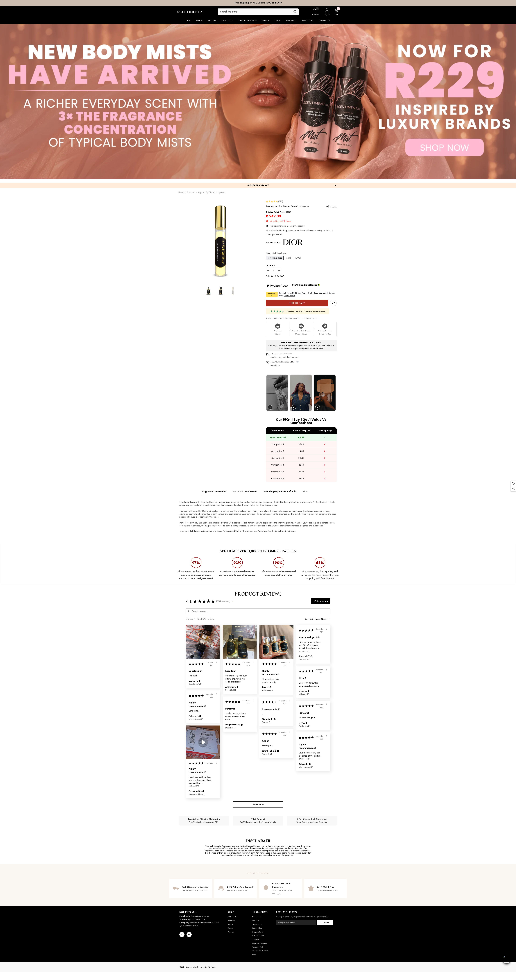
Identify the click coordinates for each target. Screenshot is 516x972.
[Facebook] (181, 934)
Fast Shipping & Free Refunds (280, 491)
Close (335, 185)
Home (181, 192)
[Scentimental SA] (258, 101)
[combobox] (255, 11)
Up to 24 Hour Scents (245, 491)
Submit (324, 922)
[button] (232, 601)
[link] (333, 303)
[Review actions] (216, 662)
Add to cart (297, 303)
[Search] (258, 11)
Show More (304, 651)
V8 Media (212, 967)
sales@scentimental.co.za (197, 916)
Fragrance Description (214, 491)
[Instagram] (189, 934)
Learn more (289, 295)
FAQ (305, 491)
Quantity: (270, 265)
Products (191, 192)
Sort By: (309, 619)
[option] (258, 3)
